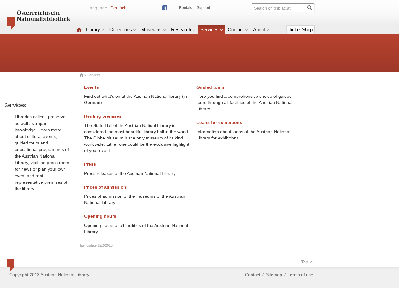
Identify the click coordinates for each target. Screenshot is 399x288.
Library (93, 29)
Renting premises (103, 116)
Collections (120, 29)
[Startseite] (79, 29)
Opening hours (100, 216)
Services (209, 29)
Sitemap (274, 274)
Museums (151, 29)
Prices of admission (105, 187)
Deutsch (118, 7)
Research (181, 29)
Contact (236, 29)
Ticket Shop (301, 29)
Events (91, 87)
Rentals (185, 8)
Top (304, 261)
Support (203, 8)
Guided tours (210, 87)
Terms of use (300, 274)
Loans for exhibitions (219, 122)
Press (90, 164)
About (259, 29)
